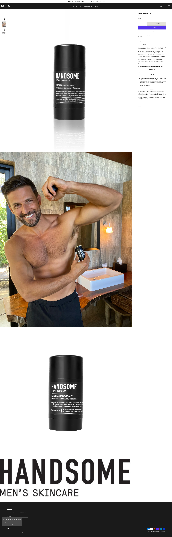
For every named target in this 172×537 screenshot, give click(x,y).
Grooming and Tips (88, 6)
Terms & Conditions (157, 531)
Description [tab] (140, 41)
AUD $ (155, 6)
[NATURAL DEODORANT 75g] (4, 18)
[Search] (165, 6)
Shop (80, 6)
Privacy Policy (163, 531)
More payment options (151, 31)
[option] (4, 18)
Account (161, 6)
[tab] (152, 74)
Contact (96, 6)
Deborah (12, 524)
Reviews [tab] (139, 106)
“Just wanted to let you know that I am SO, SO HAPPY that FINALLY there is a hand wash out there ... (12, 521)
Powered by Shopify (20, 532)
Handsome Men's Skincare (13, 532)
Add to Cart (156, 23)
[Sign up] (27, 516)
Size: (139, 18)
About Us (75, 6)
